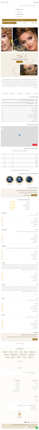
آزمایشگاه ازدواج (5, 351)
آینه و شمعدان (11, 351)
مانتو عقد (16, 351)
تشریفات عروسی (7, 354)
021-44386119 (33, 407)
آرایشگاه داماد (7, 357)
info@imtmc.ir (32, 409)
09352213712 (32, 374)
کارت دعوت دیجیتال (35, 387)
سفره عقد (21, 351)
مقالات (37, 385)
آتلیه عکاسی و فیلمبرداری (24, 354)
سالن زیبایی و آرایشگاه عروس (27, 5)
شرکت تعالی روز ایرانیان (25, 424)
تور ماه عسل (25, 357)
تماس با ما (36, 399)
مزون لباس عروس (31, 357)
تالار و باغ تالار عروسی (31, 354)
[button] (37, 2)
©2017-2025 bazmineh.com (32, 426)
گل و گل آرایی (13, 357)
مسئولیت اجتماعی (17, 389)
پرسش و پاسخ (18, 383)
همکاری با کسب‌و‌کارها (16, 391)
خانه (37, 5)
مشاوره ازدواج (26, 351)
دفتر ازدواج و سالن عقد (33, 351)
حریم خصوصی (17, 387)
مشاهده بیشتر (20, 361)
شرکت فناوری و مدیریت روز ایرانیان (16, 424)
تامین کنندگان (34, 5)
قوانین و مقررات (17, 385)
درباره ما (36, 401)
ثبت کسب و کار (36, 389)
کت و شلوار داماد (19, 357)
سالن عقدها (36, 383)
